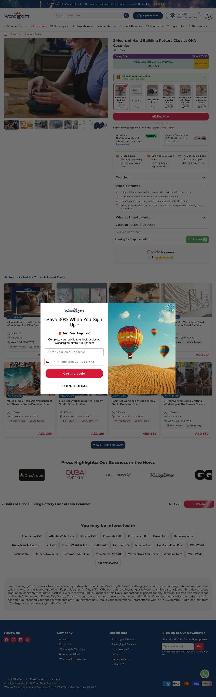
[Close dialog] (171, 308)
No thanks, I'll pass (74, 385)
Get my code (74, 373)
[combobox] (50, 361)
